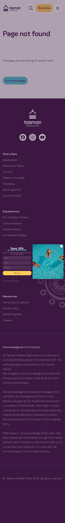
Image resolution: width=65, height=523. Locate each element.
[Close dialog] (61, 246)
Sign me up (17, 273)
